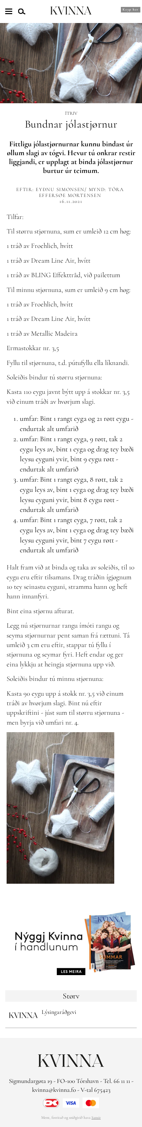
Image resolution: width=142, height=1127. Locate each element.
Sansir (96, 1117)
